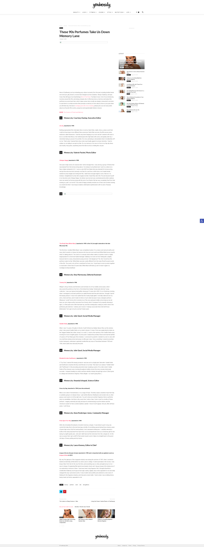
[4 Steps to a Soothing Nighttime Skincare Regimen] (106, 513)
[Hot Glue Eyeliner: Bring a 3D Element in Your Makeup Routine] (122, 104)
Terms (129, 545)
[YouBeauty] (102, 5)
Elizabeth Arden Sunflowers (67, 358)
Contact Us (124, 545)
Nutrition (119, 12)
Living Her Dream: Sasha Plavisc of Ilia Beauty (103, 501)
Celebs (101, 12)
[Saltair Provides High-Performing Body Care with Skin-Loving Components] (68, 513)
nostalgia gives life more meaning (84, 106)
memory (66, 484)
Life (127, 12)
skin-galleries (86, 484)
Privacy (134, 545)
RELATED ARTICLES (66, 506)
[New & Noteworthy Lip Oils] (122, 110)
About (119, 545)
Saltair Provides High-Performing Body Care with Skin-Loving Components (67, 521)
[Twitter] (139, 12)
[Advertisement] (102, 19)
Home (60, 25)
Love (84, 12)
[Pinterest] (136, 12)
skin (80, 484)
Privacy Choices (141, 545)
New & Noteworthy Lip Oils (133, 110)
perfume (72, 484)
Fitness (92, 12)
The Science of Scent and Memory (71, 112)
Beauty (76, 12)
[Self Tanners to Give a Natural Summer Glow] (87, 513)
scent (76, 484)
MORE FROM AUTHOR (82, 506)
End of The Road (86, 97)
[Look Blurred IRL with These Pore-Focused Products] (122, 85)
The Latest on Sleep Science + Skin (68, 501)
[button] (202, 221)
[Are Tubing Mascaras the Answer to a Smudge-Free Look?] (122, 91)
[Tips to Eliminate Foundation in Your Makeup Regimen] (122, 97)
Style (109, 12)
